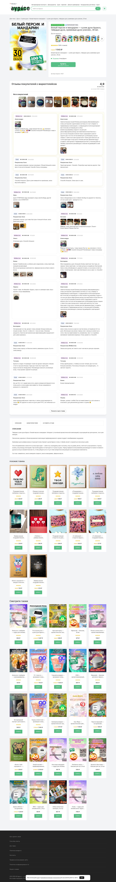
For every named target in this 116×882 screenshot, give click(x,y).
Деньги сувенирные (74, 4)
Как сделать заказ (15, 836)
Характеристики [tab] (32, 423)
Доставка (13, 846)
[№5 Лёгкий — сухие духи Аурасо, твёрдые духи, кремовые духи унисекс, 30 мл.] (87, 38)
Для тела (12, 18)
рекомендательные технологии (50, 877)
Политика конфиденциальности (19, 864)
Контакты (13, 855)
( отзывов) (62, 45)
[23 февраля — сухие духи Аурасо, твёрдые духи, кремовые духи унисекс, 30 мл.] (70, 38)
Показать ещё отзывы (58, 411)
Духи (58, 4)
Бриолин (63, 4)
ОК (82, 877)
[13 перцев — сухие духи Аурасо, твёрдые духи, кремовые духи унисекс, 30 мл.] (64, 38)
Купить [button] (18, 503)
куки (38, 877)
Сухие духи (24, 18)
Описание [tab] (18, 423)
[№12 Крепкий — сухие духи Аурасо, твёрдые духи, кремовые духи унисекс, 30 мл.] (81, 38)
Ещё (98, 4)
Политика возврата (15, 850)
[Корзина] (104, 8)
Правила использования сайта (19, 860)
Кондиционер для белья (88, 4)
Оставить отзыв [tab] (48, 423)
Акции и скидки (14, 869)
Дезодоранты (52, 4)
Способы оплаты (15, 841)
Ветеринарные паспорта (39, 4)
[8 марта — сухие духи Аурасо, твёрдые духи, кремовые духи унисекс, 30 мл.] (75, 38)
